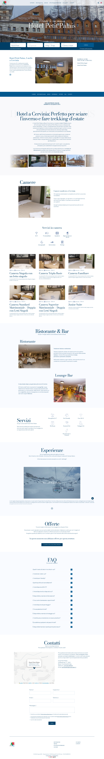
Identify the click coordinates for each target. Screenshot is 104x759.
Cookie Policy (55, 754)
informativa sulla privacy (46, 713)
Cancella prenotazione (15, 48)
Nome (31, 689)
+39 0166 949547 (68, 665)
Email (31, 697)
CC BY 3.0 (37, 682)
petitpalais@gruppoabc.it (69, 666)
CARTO (30, 682)
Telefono (56, 697)
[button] (34, 667)
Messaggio (32, 705)
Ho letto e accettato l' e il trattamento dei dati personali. (49, 713)
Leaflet (21, 682)
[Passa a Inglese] (101, 3)
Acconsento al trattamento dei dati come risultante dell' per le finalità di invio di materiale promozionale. (51, 716)
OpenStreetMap (45, 682)
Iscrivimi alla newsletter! (36, 719)
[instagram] (10, 74)
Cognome (56, 689)
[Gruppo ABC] (4, 2)
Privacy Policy (49, 754)
